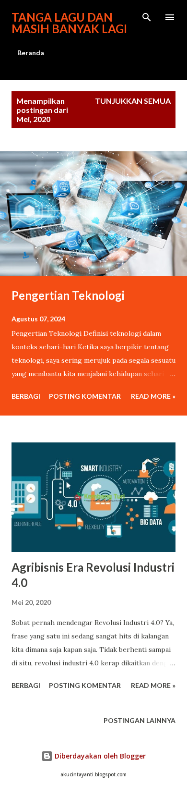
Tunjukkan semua (133, 100)
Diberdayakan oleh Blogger (99, 755)
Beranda (30, 53)
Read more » (153, 396)
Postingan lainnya (139, 720)
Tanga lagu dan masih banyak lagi (69, 23)
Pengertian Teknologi (68, 295)
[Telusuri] (146, 17)
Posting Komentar (85, 396)
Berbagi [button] (26, 396)
